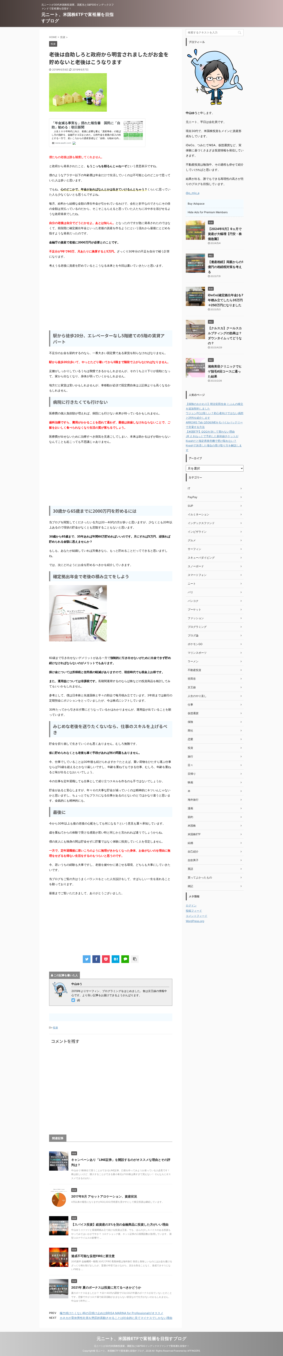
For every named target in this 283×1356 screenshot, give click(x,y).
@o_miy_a (192, 193)
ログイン (191, 905)
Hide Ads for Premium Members (208, 212)
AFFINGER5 (193, 1350)
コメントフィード (196, 915)
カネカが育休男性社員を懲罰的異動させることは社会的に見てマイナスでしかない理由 (116, 1318)
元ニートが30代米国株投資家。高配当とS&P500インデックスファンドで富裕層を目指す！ (141, 1345)
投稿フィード (194, 910)
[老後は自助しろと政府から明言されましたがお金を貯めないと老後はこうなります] (115, 959)
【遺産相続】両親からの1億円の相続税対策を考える (225, 267)
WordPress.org (195, 921)
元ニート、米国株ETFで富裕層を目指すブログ (142, 1338)
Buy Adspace (196, 203)
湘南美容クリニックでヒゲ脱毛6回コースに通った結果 (225, 371)
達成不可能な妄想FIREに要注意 (93, 1256)
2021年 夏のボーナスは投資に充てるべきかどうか (106, 1287)
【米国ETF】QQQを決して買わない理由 (210, 431)
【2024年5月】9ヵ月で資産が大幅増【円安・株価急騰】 (225, 234)
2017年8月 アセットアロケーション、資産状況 (104, 1196)
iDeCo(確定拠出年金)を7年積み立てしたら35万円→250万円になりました (225, 300)
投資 (55, 1027)
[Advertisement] (110, 299)
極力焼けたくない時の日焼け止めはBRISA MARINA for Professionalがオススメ (111, 1313)
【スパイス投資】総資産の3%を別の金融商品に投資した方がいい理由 (119, 1224)
